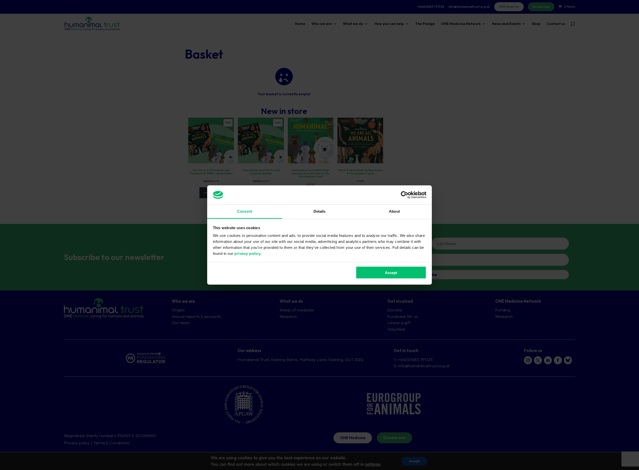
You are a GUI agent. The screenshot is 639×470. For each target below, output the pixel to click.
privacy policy (247, 253)
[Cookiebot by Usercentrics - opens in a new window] (404, 194)
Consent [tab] (244, 211)
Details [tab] (320, 211)
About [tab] (394, 211)
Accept (391, 272)
